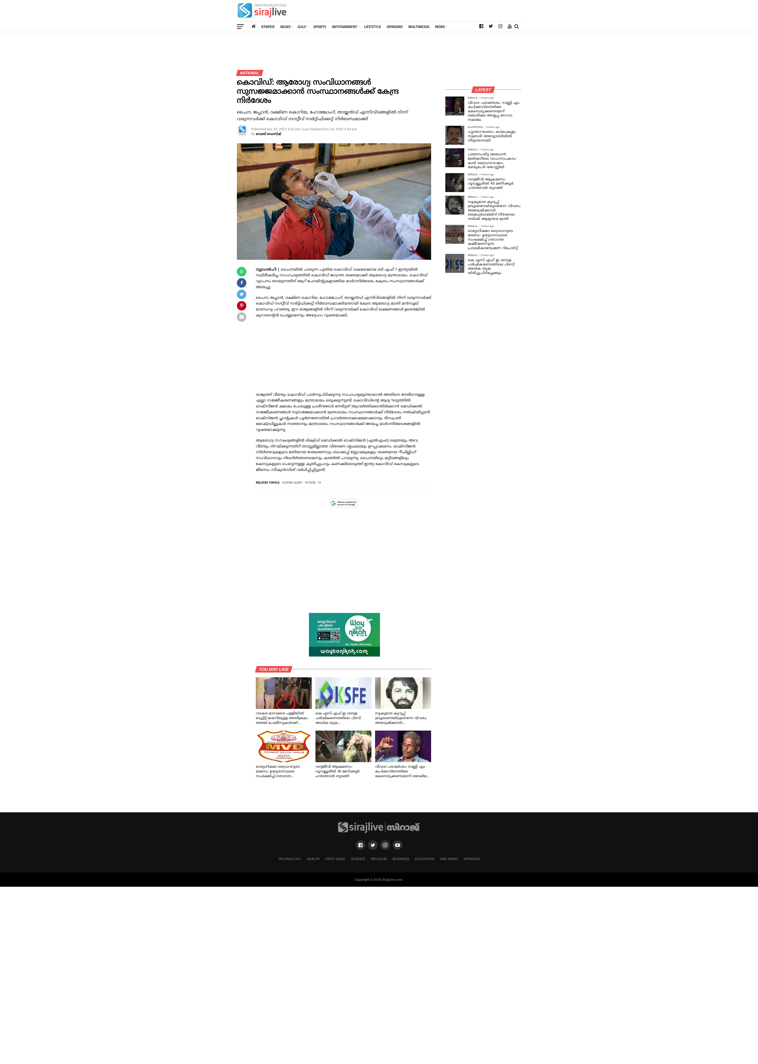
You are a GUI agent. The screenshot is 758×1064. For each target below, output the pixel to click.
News (285, 26)
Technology (289, 859)
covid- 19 (314, 482)
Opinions (472, 859)
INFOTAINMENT (344, 26)
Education (424, 859)
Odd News (449, 859)
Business (401, 859)
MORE (440, 26)
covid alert (293, 482)
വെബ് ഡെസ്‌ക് (268, 134)
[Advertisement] (435, 10)
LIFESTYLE (372, 26)
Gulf (302, 26)
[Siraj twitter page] (373, 845)
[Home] (254, 26)
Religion (379, 859)
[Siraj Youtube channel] (397, 845)
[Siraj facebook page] (360, 845)
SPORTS (319, 26)
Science (358, 859)
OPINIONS (395, 26)
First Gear (335, 859)
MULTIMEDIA (418, 26)
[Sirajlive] (379, 832)
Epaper (268, 26)
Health (313, 859)
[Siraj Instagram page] (385, 845)
